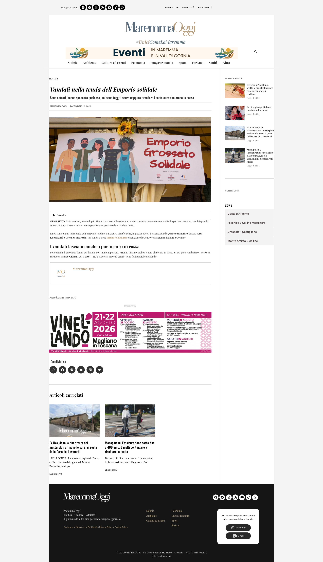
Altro (226, 63)
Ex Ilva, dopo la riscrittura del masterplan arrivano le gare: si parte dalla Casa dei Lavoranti (73, 447)
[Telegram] (89, 7)
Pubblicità (188, 7)
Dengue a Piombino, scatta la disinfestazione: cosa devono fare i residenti (260, 89)
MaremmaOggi (83, 268)
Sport (182, 63)
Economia (138, 63)
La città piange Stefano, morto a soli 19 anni (259, 108)
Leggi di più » (253, 97)
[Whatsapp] (122, 7)
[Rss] (102, 7)
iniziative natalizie (117, 237)
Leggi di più (55, 474)
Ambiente (89, 63)
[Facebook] (83, 7)
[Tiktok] (116, 7)
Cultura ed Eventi (114, 63)
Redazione (204, 7)
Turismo (197, 63)
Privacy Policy (106, 527)
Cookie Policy (121, 527)
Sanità (213, 63)
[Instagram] (96, 7)
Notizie (72, 63)
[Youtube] (109, 7)
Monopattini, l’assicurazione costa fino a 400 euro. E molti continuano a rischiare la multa (129, 447)
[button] (53, 370)
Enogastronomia (161, 63)
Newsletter (171, 7)
